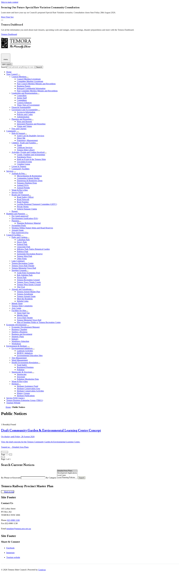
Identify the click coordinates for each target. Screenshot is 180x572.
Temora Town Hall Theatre (23, 266)
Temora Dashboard (9, 34)
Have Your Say (7, 17)
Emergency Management (27, 140)
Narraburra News (24, 157)
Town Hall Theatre (25, 318)
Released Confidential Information (31, 88)
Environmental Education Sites (30, 355)
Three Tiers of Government (28, 105)
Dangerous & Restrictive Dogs (29, 180)
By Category (51, 478)
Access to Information (26, 112)
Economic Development (16, 325)
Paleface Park (22, 251)
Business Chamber (19, 329)
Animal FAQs (23, 185)
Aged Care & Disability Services (30, 136)
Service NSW (17, 192)
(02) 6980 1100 (13, 520)
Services (9, 171)
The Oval (21, 287)
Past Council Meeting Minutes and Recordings (36, 84)
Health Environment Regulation (25, 362)
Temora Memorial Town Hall (24, 268)
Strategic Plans (18, 336)
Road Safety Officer (25, 197)
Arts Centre (16, 308)
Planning (15, 221)
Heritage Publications (26, 396)
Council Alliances (24, 102)
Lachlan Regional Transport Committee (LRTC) (37, 204)
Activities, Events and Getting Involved (28, 152)
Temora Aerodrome (25, 294)
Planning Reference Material (29, 223)
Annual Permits (23, 188)
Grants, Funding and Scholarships (31, 154)
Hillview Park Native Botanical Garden (33, 249)
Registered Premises (25, 367)
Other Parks (22, 258)
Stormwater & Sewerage (22, 372)
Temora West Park (24, 256)
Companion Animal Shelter (28, 178)
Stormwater (21, 374)
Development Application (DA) (25, 218)
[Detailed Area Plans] (67, 471)
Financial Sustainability (21, 107)
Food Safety (22, 365)
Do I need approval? (20, 216)
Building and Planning (15, 214)
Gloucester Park (23, 247)
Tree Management (19, 358)
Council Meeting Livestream (29, 79)
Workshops (16, 344)
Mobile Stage (17, 303)
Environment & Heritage (16, 346)
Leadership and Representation (24, 93)
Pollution (20, 370)
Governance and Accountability (25, 110)
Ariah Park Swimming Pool (28, 273)
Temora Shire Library (26, 150)
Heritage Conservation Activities (30, 391)
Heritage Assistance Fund (27, 386)
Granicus (42, 570)
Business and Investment (22, 334)
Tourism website (13, 557)
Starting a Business (19, 332)
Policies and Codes (25, 114)
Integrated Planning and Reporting (31, 124)
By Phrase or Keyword (11, 478)
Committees (22, 100)
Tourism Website (13, 403)
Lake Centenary (18, 261)
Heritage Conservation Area (28, 388)
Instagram (10, 553)
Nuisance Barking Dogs (27, 183)
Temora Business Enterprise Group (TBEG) (24, 400)
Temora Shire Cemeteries (22, 306)
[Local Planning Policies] (67, 477)
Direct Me (21, 138)
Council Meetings (19, 76)
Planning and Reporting (21, 119)
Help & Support (18, 133)
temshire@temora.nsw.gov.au (18, 528)
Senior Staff (22, 98)
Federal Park (22, 244)
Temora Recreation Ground (28, 280)
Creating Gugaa (23, 164)
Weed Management (20, 360)
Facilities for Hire (19, 310)
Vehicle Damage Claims (27, 209)
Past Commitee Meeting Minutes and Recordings (37, 91)
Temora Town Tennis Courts (29, 282)
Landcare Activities (25, 351)
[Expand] (27, 77)
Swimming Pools (19, 225)
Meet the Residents (25, 299)
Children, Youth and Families (24, 143)
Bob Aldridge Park (25, 275)
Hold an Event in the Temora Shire (31, 159)
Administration (23, 117)
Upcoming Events (24, 162)
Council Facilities (13, 235)
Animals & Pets (18, 173)
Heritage (15, 384)
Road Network (23, 199)
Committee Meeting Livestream (30, 81)
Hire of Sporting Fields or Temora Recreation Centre (39, 322)
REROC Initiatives (25, 353)
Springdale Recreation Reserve (30, 254)
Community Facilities (20, 169)
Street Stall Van (23, 313)
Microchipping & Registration (29, 176)
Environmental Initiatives (22, 348)
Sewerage (21, 377)
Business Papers (23, 86)
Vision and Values (24, 126)
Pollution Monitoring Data (28, 379)
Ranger (15, 211)
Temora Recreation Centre (22, 263)
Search (4, 67)
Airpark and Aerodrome (21, 289)
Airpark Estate (18, 230)
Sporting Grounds (19, 270)
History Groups (23, 393)
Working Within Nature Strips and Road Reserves (32, 228)
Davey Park (22, 242)
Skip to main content (9, 2)
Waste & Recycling (20, 190)
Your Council (12, 74)
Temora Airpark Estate (26, 296)
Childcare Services (24, 147)
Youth (19, 145)
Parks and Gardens (19, 237)
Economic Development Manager (26, 327)
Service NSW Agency (15, 398)
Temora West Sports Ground (29, 284)
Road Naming (23, 202)
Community (11, 131)
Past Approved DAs (20, 232)
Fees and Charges (19, 128)
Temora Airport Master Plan (28, 292)
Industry (15, 339)
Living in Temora (19, 166)
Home (8, 407)
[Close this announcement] (2, 37)
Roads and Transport (20, 195)
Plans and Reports (24, 121)
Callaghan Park (23, 240)
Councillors (21, 95)
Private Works (23, 206)
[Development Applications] (67, 473)
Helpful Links (22, 301)
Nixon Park (21, 277)
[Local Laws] (67, 475)
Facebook (10, 548)
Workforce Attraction (20, 341)
